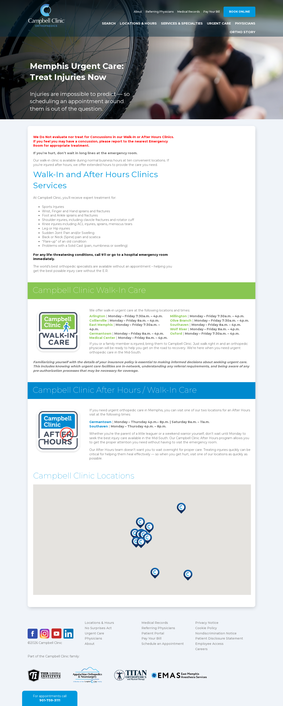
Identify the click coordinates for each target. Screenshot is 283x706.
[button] (147, 538)
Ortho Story (242, 32)
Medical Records (188, 11)
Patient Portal (153, 633)
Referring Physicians (160, 11)
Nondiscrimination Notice (216, 633)
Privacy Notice (206, 623)
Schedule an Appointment (163, 644)
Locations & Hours (138, 23)
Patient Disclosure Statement (219, 638)
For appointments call (50, 698)
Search (109, 23)
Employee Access (209, 644)
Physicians (245, 23)
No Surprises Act (98, 628)
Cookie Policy (206, 628)
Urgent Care (219, 23)
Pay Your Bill (211, 11)
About (138, 11)
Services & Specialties (182, 23)
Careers (201, 649)
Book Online (239, 11)
